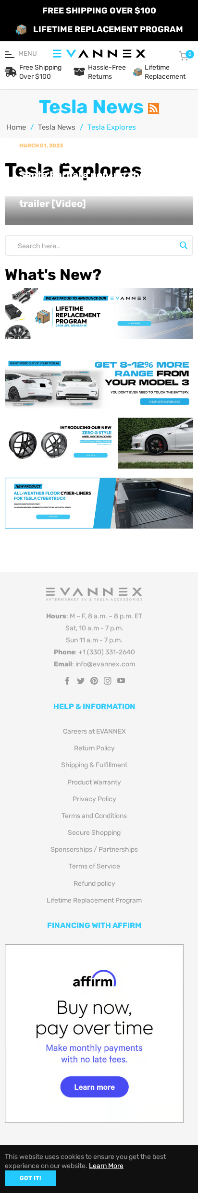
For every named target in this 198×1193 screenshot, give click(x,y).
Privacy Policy (94, 799)
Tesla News (56, 127)
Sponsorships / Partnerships (94, 849)
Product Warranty (94, 782)
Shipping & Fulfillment (94, 765)
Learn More (106, 1166)
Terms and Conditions (94, 816)
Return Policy (94, 748)
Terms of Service (94, 866)
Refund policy (94, 884)
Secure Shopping (94, 833)
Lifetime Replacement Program (94, 900)
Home (16, 127)
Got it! (30, 1178)
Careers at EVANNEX (94, 731)
